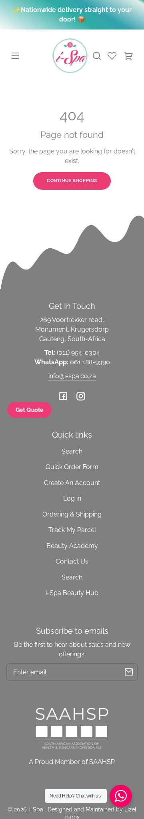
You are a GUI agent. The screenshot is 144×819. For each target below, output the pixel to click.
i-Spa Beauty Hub (72, 593)
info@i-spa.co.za (72, 376)
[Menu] (15, 56)
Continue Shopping (72, 180)
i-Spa (37, 809)
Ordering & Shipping (72, 514)
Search (72, 451)
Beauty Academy (72, 546)
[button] (97, 56)
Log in (72, 498)
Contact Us (72, 561)
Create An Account (72, 483)
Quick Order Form (72, 467)
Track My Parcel (72, 530)
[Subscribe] (129, 672)
